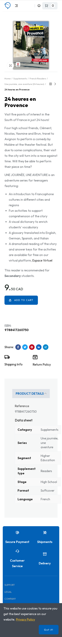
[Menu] (16, 5)
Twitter (25, 347)
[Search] (31, 5)
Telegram (45, 347)
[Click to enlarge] (10, 65)
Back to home (50, 84)
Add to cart (23, 300)
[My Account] (39, 5)
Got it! (48, 629)
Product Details (30, 394)
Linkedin (39, 347)
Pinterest (32, 347)
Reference (22, 406)
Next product (55, 84)
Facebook (18, 347)
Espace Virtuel (42, 260)
